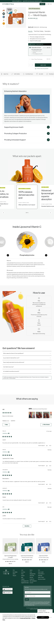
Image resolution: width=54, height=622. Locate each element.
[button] (3, 213)
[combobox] (27, 596)
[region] (39, 32)
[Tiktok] (6, 573)
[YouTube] (8, 573)
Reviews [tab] (6, 421)
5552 (36, 18)
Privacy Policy (30, 604)
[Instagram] (5, 573)
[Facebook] (3, 573)
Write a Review (47, 425)
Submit (26, 599)
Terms (33, 604)
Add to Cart (43, 65)
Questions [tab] (13, 421)
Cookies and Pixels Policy (25, 618)
